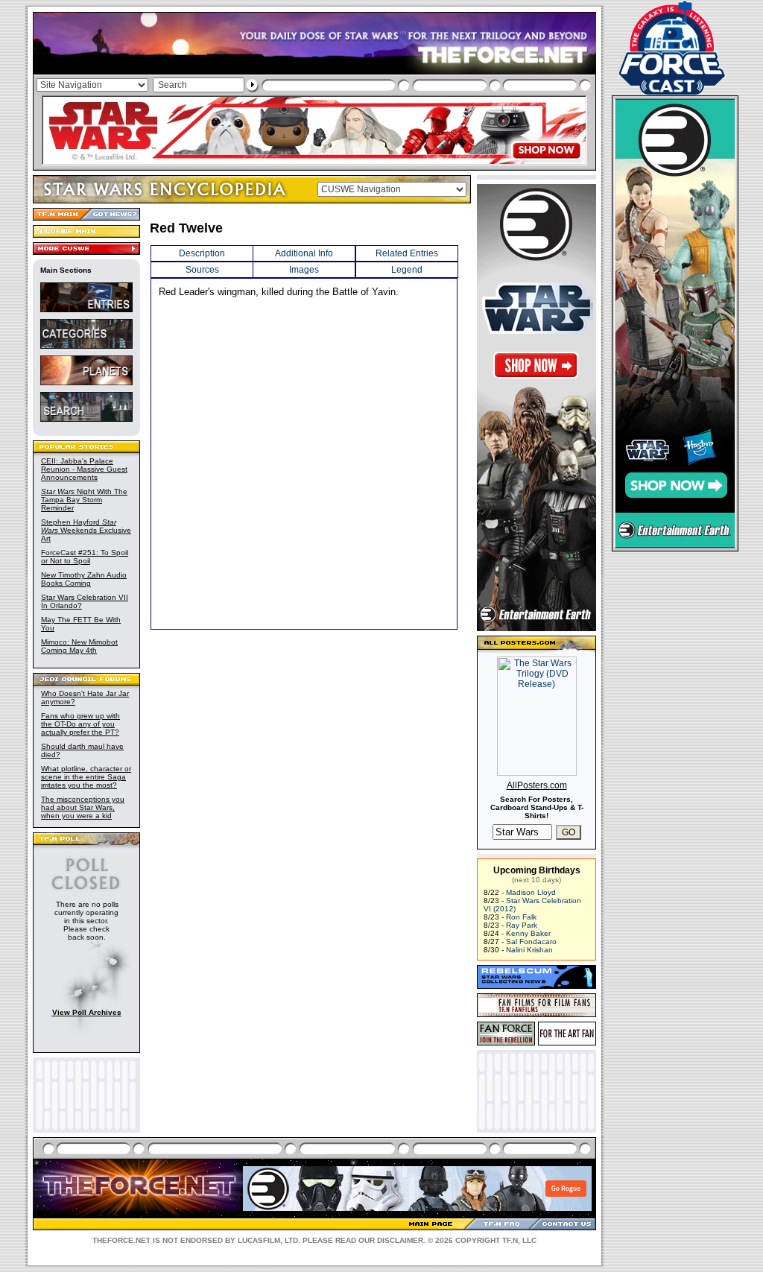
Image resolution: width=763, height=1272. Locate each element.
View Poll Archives (86, 1012)
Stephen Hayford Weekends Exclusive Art (86, 530)
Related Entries (407, 253)
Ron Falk (521, 917)
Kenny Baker (528, 933)
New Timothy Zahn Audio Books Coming (84, 579)
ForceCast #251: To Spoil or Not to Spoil (84, 556)
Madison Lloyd (531, 892)
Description (202, 253)
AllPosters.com (537, 785)
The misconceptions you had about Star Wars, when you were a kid (82, 807)
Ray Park (521, 925)
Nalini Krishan (529, 950)
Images (304, 270)
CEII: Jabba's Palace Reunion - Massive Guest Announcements (84, 469)
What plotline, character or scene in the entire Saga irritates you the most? (86, 777)
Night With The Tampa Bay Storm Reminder (84, 499)
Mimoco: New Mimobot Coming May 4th (79, 646)
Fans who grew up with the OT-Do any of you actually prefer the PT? (80, 724)
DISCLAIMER (400, 1240)
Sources (202, 270)
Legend (406, 270)
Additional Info (304, 253)
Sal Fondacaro (531, 941)
